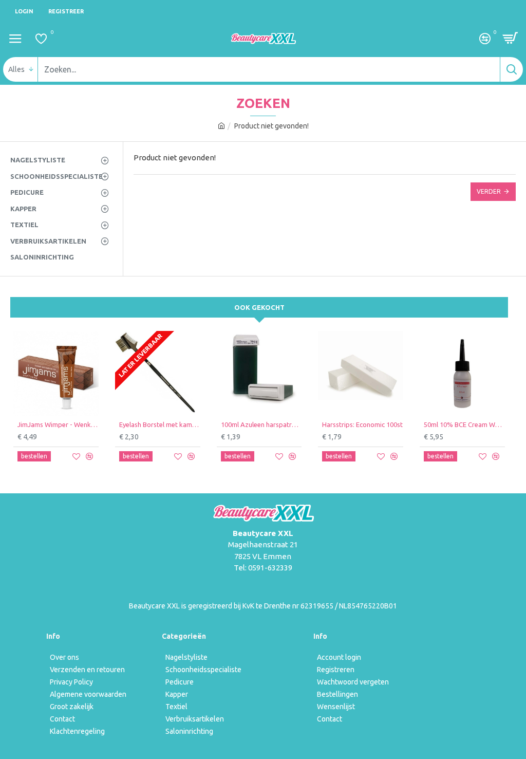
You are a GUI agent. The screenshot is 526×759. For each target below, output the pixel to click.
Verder (489, 191)
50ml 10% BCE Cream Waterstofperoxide (464, 424)
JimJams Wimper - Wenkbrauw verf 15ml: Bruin (58, 424)
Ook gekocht (259, 307)
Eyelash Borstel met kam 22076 (159, 424)
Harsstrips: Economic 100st (362, 424)
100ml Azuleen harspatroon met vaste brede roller (261, 424)
